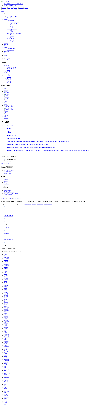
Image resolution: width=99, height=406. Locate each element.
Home (5, 55)
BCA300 (12, 34)
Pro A (11, 24)
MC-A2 (12, 40)
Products (6, 19)
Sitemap (34, 204)
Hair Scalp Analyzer (12, 29)
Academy (6, 43)
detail (11, 153)
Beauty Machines (11, 38)
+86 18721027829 (20, 159)
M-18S (11, 31)
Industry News (10, 50)
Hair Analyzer (7, 72)
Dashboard (6, 51)
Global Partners (10, 17)
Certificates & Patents (12, 16)
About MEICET (11, 15)
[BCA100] (10, 125)
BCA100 (12, 36)
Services (6, 44)
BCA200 (12, 37)
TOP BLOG (40, 204)
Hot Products (28, 204)
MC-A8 (12, 41)
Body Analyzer (7, 58)
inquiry (8, 153)
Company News (11, 48)
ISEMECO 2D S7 (14, 23)
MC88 (11, 26)
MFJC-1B (12, 30)
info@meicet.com (15, 161)
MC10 (11, 27)
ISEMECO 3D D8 (11, 67)
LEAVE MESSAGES (6, 163)
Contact (6, 52)
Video (5, 45)
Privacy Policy (7, 173)
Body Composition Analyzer (14, 33)
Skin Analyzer (10, 20)
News (5, 47)
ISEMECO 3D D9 (14, 22)
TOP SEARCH (48, 204)
